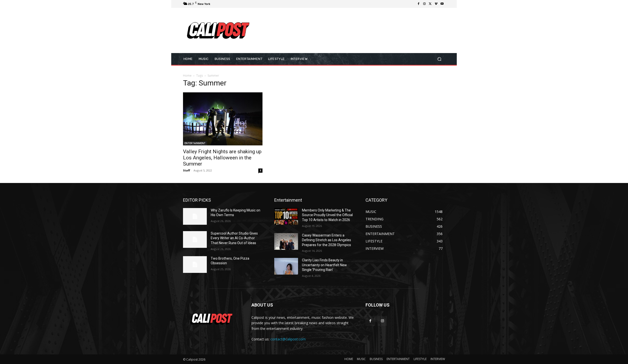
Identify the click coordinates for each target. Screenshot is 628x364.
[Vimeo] (436, 4)
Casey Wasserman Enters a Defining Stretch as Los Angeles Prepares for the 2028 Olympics (326, 240)
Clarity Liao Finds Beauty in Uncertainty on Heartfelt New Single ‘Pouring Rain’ (324, 265)
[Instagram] (424, 4)
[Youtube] (442, 4)
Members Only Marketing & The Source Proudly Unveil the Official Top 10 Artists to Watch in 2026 (327, 215)
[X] (430, 4)
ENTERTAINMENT (195, 143)
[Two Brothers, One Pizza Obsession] (195, 264)
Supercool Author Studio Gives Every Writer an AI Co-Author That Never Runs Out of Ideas (234, 238)
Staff (186, 170)
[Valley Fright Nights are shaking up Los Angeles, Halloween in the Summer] (222, 118)
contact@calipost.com (288, 339)
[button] (439, 59)
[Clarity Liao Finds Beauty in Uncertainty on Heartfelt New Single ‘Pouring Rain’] (286, 266)
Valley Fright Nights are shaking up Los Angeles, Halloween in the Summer (222, 158)
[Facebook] (418, 4)
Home (187, 75)
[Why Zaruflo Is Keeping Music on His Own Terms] (195, 216)
